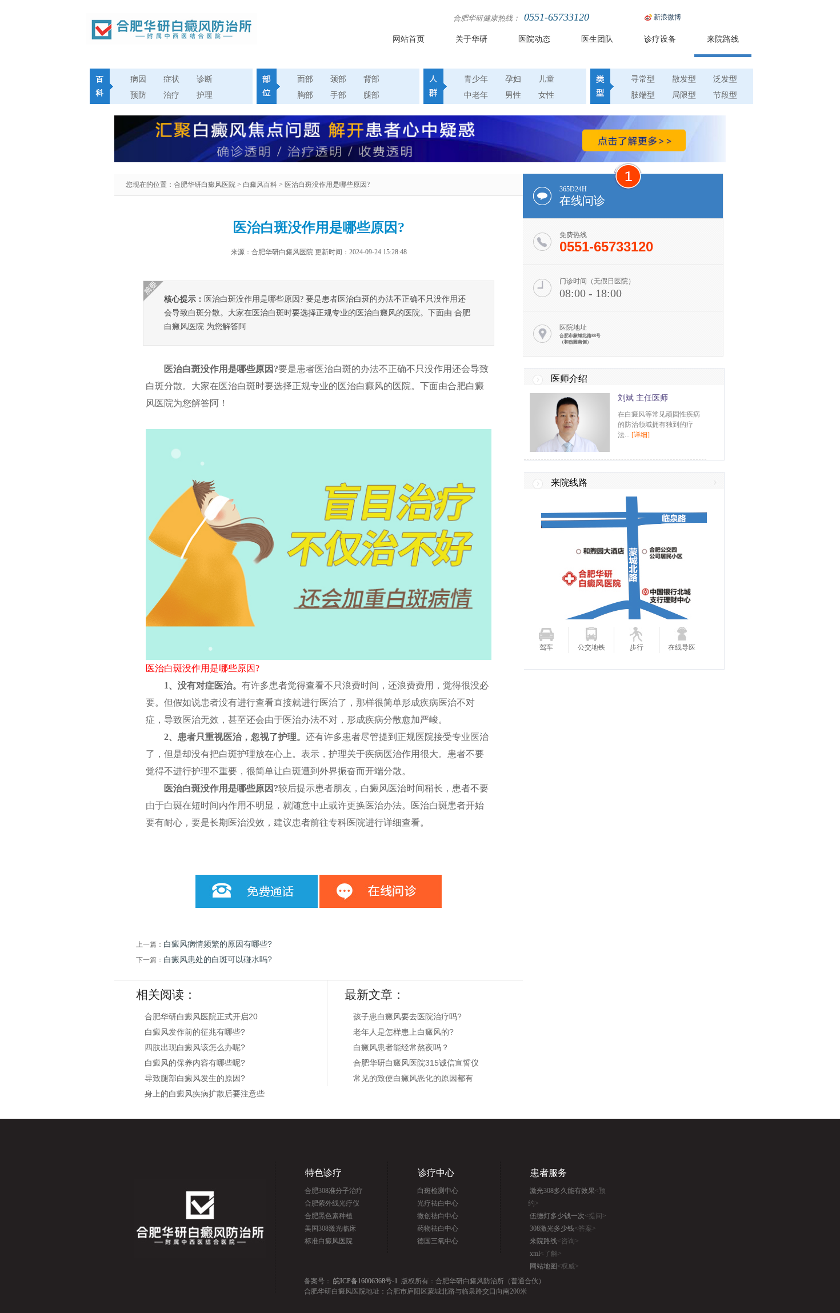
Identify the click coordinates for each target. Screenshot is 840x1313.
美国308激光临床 (330, 1228)
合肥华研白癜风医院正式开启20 (201, 1016)
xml (546, 1254)
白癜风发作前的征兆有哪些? (195, 1031)
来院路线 (723, 39)
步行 (636, 647)
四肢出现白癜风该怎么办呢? (195, 1047)
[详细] (640, 435)
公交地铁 (591, 647)
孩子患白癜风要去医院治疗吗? (407, 1016)
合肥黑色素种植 (329, 1216)
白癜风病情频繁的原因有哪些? (217, 943)
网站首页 (409, 39)
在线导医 (681, 647)
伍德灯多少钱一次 (568, 1216)
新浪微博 (667, 17)
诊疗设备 (660, 39)
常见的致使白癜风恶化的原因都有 (413, 1078)
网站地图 (554, 1266)
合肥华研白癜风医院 (204, 185)
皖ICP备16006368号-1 (365, 1281)
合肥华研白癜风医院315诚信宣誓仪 (416, 1062)
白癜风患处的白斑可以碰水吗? (217, 959)
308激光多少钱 (563, 1228)
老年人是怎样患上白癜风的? (403, 1031)
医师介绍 (569, 378)
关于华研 (471, 39)
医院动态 (534, 39)
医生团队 (597, 39)
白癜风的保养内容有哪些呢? (195, 1062)
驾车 (546, 647)
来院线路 (569, 482)
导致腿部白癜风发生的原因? (195, 1078)
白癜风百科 (260, 185)
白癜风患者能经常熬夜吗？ (401, 1047)
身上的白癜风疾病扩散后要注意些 (205, 1093)
